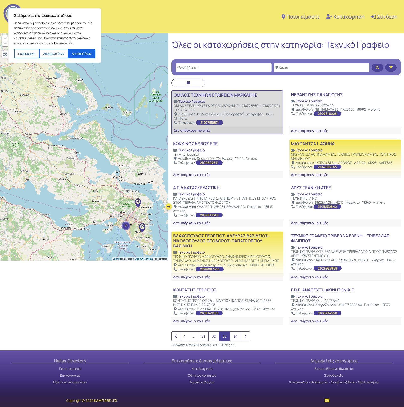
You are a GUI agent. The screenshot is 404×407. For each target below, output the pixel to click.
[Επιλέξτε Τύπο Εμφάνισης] (188, 83)
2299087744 (209, 269)
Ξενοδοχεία (333, 375)
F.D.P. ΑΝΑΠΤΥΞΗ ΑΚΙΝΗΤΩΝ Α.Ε (322, 290)
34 (235, 336)
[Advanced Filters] (391, 68)
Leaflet (117, 258)
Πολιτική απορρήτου (70, 382)
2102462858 (327, 268)
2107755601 (209, 122)
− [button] (5, 43)
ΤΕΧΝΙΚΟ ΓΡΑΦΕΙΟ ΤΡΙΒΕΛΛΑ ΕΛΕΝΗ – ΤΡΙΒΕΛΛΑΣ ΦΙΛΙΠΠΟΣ (340, 238)
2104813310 (209, 215)
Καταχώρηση (349, 16)
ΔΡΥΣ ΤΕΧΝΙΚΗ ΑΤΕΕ (311, 187)
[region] (54, 35)
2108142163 (209, 313)
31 (203, 336)
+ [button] (5, 38)
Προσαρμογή (26, 54)
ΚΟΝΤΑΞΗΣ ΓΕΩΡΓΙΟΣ (195, 290)
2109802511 (209, 162)
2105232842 (327, 206)
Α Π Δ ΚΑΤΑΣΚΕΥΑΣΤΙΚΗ (196, 187)
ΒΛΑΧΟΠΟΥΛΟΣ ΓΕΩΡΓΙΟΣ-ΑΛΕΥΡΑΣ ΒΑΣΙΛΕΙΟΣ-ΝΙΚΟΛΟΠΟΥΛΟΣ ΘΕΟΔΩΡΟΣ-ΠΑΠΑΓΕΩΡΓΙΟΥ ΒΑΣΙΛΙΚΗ (221, 241)
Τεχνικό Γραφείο (191, 101)
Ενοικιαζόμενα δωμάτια (334, 368)
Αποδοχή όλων (81, 54)
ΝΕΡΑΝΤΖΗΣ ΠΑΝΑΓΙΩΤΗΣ (317, 94)
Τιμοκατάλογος (201, 382)
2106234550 (327, 313)
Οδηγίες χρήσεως (202, 375)
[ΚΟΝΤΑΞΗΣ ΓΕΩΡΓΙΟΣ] (138, 203)
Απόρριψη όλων (53, 54)
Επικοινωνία (70, 375)
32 (214, 336)
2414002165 (327, 167)
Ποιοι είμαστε (303, 16)
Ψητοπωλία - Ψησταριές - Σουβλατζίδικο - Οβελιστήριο (334, 382)
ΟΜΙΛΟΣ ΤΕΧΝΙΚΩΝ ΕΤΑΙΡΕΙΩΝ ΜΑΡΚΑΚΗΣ (215, 95)
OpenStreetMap (144, 258)
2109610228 (327, 113)
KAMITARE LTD (105, 400)
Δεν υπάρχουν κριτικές (192, 130)
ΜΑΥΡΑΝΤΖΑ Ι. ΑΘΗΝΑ (313, 143)
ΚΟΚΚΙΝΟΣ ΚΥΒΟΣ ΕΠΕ (195, 143)
